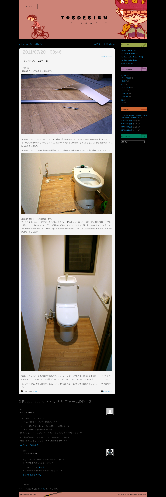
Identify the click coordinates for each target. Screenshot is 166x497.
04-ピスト (125, 93)
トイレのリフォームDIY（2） (35, 61)
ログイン (42, 489)
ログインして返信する (29, 445)
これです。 (41, 467)
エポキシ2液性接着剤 (127, 115)
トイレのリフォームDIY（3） (102, 44)
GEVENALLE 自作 (126, 121)
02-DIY (34, 391)
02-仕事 (124, 81)
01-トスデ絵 (126, 78)
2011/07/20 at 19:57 (27, 412)
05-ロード (125, 96)
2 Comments (107, 391)
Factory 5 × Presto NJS (128, 50)
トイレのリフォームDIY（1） (31, 44)
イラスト (123, 75)
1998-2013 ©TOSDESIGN (28, 494)
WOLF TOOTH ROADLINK (129, 54)
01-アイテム (126, 87)
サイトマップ (122, 494)
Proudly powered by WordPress (136, 494)
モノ (122, 84)
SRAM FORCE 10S (127, 63)
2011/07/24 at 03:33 (30, 453)
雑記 (122, 100)
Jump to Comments (106, 56)
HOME (29, 6)
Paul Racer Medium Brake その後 (132, 57)
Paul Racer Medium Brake (129, 60)
